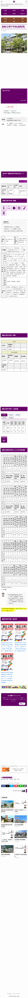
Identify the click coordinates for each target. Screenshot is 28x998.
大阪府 (5, 10)
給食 (18, 779)
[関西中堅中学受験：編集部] (14, 1)
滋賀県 (14, 13)
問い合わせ (9, 993)
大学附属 (11, 779)
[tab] (4, 415)
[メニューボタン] (1, 1)
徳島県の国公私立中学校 (7, 777)
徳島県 (15, 779)
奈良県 (5, 13)
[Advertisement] (14, 69)
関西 (22, 18)
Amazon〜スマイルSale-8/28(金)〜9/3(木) (18, 769)
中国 (5, 21)
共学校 (4, 779)
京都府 (22, 10)
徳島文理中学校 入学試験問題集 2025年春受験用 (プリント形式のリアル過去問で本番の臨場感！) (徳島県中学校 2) (20, 647)
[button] (3, 786)
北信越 (5, 18)
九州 (22, 21)
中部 (14, 18)
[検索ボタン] (26, 1)
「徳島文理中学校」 (19, 608)
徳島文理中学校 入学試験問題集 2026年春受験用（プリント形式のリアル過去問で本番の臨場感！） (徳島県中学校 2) (7, 647)
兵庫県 (14, 10)
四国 (14, 21)
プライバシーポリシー (16, 993)
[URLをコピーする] (25, 786)
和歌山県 (22, 13)
